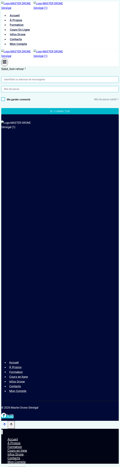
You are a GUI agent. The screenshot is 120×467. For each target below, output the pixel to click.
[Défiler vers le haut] (4, 425)
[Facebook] (3, 416)
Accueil (15, 15)
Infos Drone (17, 34)
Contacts (16, 39)
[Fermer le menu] (2, 432)
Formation (16, 25)
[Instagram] (12, 416)
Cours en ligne (20, 29)
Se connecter (60, 111)
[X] (8, 416)
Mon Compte (18, 44)
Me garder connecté (18, 99)
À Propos (16, 20)
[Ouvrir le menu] (4, 62)
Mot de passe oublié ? (106, 99)
